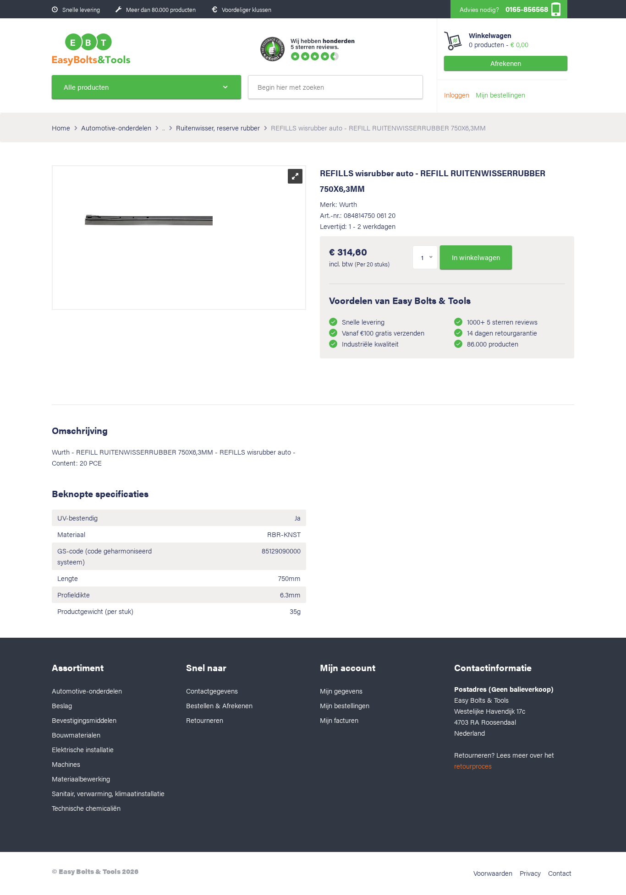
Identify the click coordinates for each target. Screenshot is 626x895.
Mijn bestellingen (500, 94)
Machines (66, 764)
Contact (559, 873)
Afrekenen (505, 63)
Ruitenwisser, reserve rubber (218, 127)
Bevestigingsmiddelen (84, 720)
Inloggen (456, 94)
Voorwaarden (492, 873)
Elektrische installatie (83, 749)
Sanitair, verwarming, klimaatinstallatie (108, 793)
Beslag (62, 705)
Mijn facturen (339, 720)
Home (61, 127)
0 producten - (498, 40)
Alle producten (86, 87)
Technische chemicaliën (86, 808)
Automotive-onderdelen (116, 127)
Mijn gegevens (341, 690)
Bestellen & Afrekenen (219, 705)
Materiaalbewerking (81, 778)
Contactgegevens (212, 690)
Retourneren (204, 720)
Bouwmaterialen (76, 734)
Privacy (530, 873)
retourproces (473, 765)
